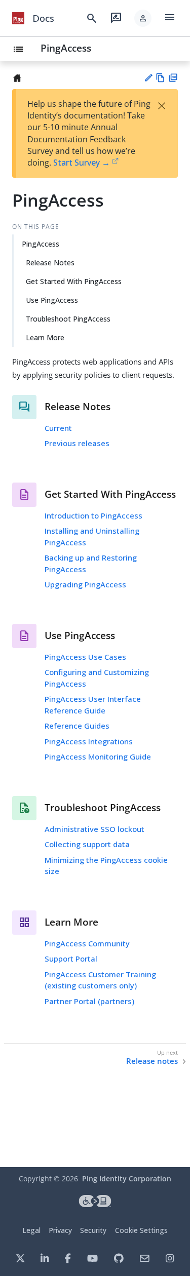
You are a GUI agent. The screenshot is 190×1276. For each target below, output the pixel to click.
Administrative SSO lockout (94, 829)
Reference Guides (77, 726)
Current (58, 428)
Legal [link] (31, 1230)
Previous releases (77, 443)
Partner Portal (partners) (89, 1001)
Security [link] (93, 1230)
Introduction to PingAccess (93, 515)
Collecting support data (87, 844)
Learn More (45, 337)
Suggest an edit (148, 78)
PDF (173, 78)
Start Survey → (81, 162)
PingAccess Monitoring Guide (98, 756)
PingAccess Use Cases (85, 657)
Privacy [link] (60, 1230)
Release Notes (50, 262)
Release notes (152, 1061)
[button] (143, 18)
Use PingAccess (52, 300)
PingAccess (66, 48)
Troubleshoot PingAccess (68, 319)
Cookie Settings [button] (141, 1230)
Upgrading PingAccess (85, 584)
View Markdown (160, 78)
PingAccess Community (87, 943)
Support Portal (71, 958)
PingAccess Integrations (89, 741)
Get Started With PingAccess (74, 281)
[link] (18, 18)
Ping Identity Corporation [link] (126, 1178)
